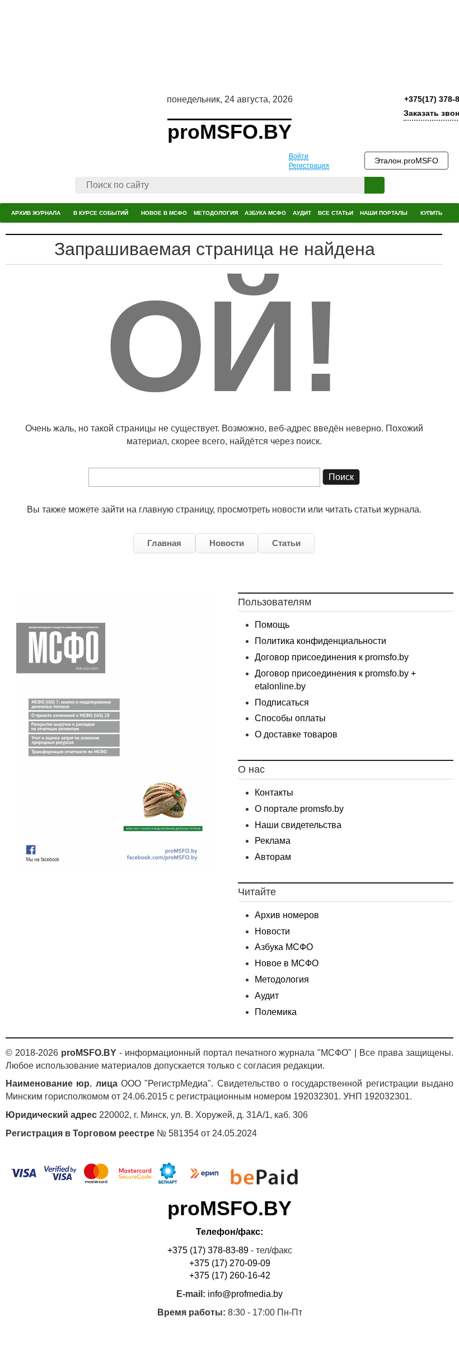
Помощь (272, 624)
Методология (282, 979)
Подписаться (282, 702)
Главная (164, 543)
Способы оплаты (290, 718)
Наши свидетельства (298, 825)
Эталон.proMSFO (406, 160)
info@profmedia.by (245, 1294)
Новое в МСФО (287, 963)
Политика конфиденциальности (320, 641)
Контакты (274, 792)
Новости (226, 543)
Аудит (267, 995)
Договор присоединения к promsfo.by (332, 657)
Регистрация (309, 166)
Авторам (273, 857)
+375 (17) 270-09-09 (229, 1263)
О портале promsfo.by (299, 809)
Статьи (286, 543)
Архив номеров (287, 915)
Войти (298, 156)
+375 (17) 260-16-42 (229, 1275)
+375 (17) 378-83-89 (208, 1250)
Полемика (276, 1012)
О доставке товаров (296, 734)
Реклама (273, 840)
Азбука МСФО (284, 947)
